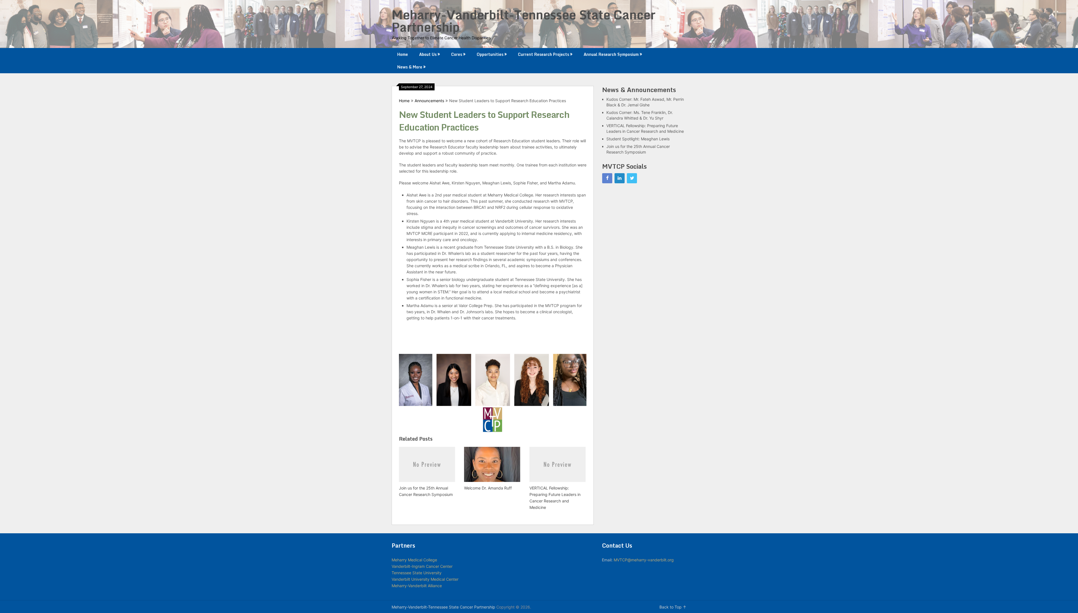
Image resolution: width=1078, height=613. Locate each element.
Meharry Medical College (414, 559)
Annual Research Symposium (611, 54)
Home (402, 54)
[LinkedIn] (620, 178)
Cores (456, 54)
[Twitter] (632, 178)
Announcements (429, 100)
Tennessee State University (417, 572)
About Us (428, 54)
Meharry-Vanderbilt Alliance (417, 585)
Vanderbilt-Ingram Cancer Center (422, 566)
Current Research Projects (543, 54)
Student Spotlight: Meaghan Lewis (638, 138)
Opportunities (490, 54)
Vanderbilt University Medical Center (425, 579)
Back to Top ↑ (672, 607)
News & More (409, 67)
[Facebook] (607, 178)
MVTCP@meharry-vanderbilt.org (644, 559)
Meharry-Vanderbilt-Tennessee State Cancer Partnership (524, 20)
